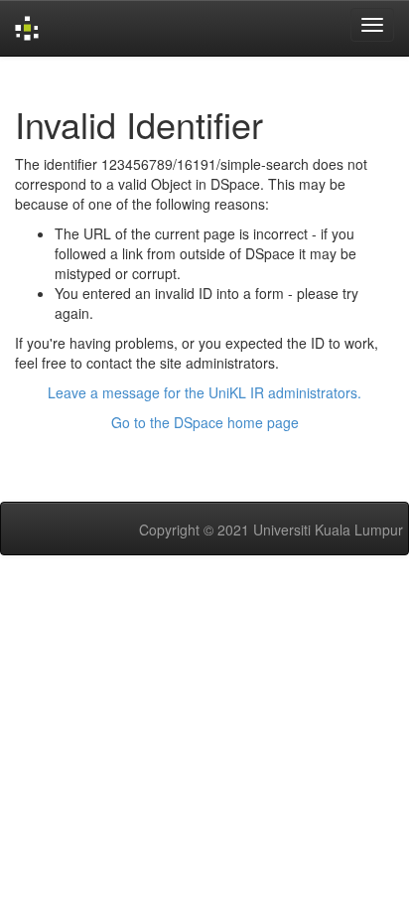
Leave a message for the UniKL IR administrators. (204, 392)
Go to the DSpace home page (205, 422)
